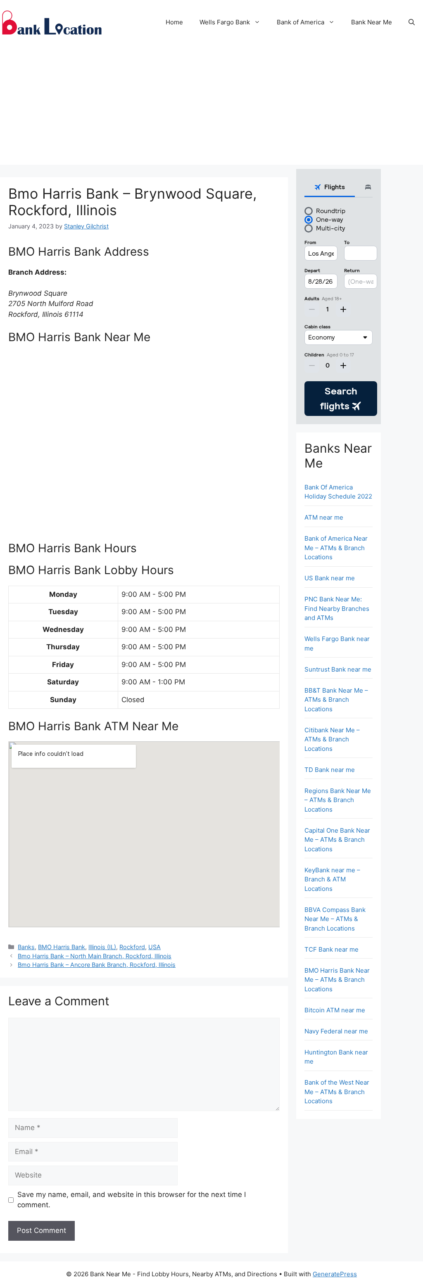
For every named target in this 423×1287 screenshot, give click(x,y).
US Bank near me (329, 578)
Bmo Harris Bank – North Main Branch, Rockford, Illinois (94, 955)
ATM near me (323, 517)
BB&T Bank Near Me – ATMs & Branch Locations (336, 699)
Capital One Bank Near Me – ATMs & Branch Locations (337, 839)
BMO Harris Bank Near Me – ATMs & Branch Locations (337, 979)
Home (174, 22)
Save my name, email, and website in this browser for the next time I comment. (131, 1199)
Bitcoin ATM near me (334, 1010)
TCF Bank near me (331, 949)
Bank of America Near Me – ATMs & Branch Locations (336, 547)
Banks (26, 946)
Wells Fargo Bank (225, 22)
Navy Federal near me (336, 1031)
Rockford (132, 946)
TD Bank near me (329, 770)
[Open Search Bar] (411, 22)
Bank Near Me (371, 22)
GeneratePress (335, 1274)
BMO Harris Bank (61, 946)
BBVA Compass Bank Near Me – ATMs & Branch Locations (335, 919)
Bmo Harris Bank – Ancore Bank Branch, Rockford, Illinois (97, 964)
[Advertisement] (211, 107)
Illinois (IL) (102, 946)
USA (154, 946)
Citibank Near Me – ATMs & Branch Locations (332, 739)
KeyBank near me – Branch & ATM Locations (332, 879)
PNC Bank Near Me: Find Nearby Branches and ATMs (336, 608)
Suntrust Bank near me (337, 669)
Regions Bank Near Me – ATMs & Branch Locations (337, 800)
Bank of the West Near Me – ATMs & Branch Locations (336, 1091)
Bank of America (300, 22)
